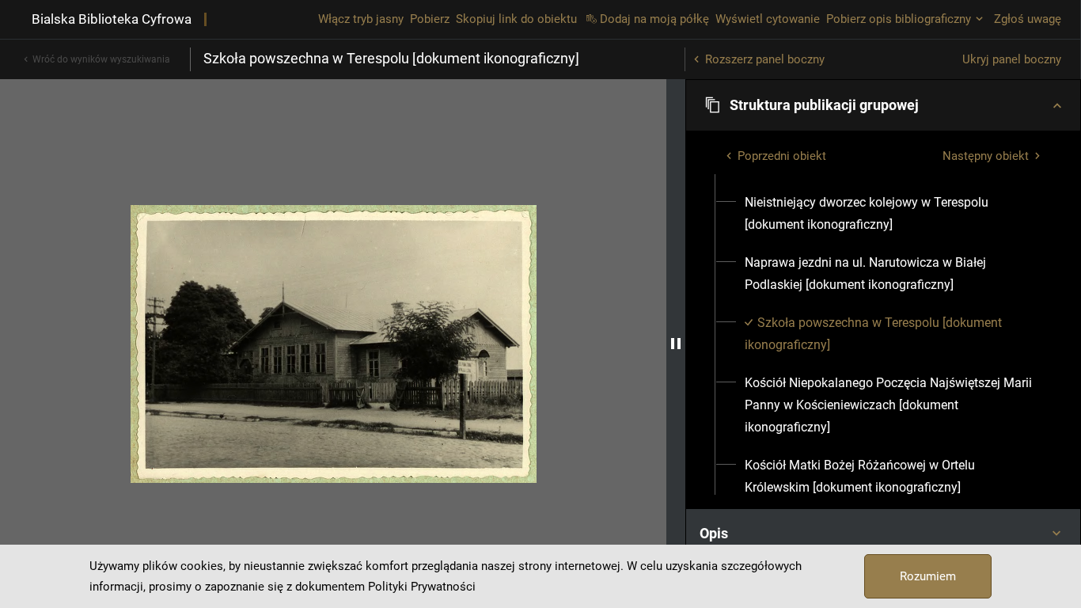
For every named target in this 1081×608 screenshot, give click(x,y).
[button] (883, 105)
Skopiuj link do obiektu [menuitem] (516, 19)
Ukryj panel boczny (1011, 59)
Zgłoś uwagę (1027, 19)
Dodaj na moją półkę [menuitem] (654, 19)
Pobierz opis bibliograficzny (898, 19)
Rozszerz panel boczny (765, 59)
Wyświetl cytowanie (767, 19)
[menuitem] (892, 214)
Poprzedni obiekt (782, 156)
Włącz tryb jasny (361, 19)
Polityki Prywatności (422, 587)
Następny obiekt (986, 156)
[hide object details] (675, 343)
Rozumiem (928, 576)
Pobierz (429, 19)
